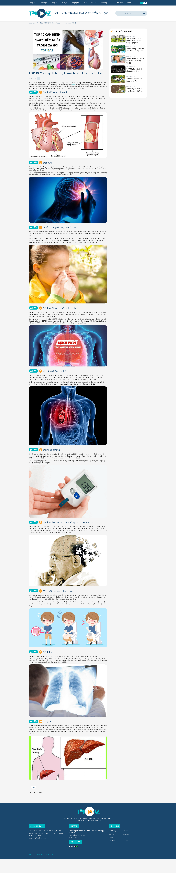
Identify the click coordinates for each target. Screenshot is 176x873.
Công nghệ (75, 3)
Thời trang (112, 831)
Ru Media (51, 854)
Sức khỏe (40, 23)
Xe (111, 3)
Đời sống (103, 3)
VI (141, 3)
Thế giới (54, 3)
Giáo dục (126, 834)
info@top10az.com (39, 838)
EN (145, 3)
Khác (129, 3)
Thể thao (119, 3)
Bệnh (33, 787)
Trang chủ (32, 3)
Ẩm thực (63, 3)
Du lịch (93, 3)
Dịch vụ (111, 837)
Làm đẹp (43, 3)
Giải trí (85, 3)
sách (74, 85)
